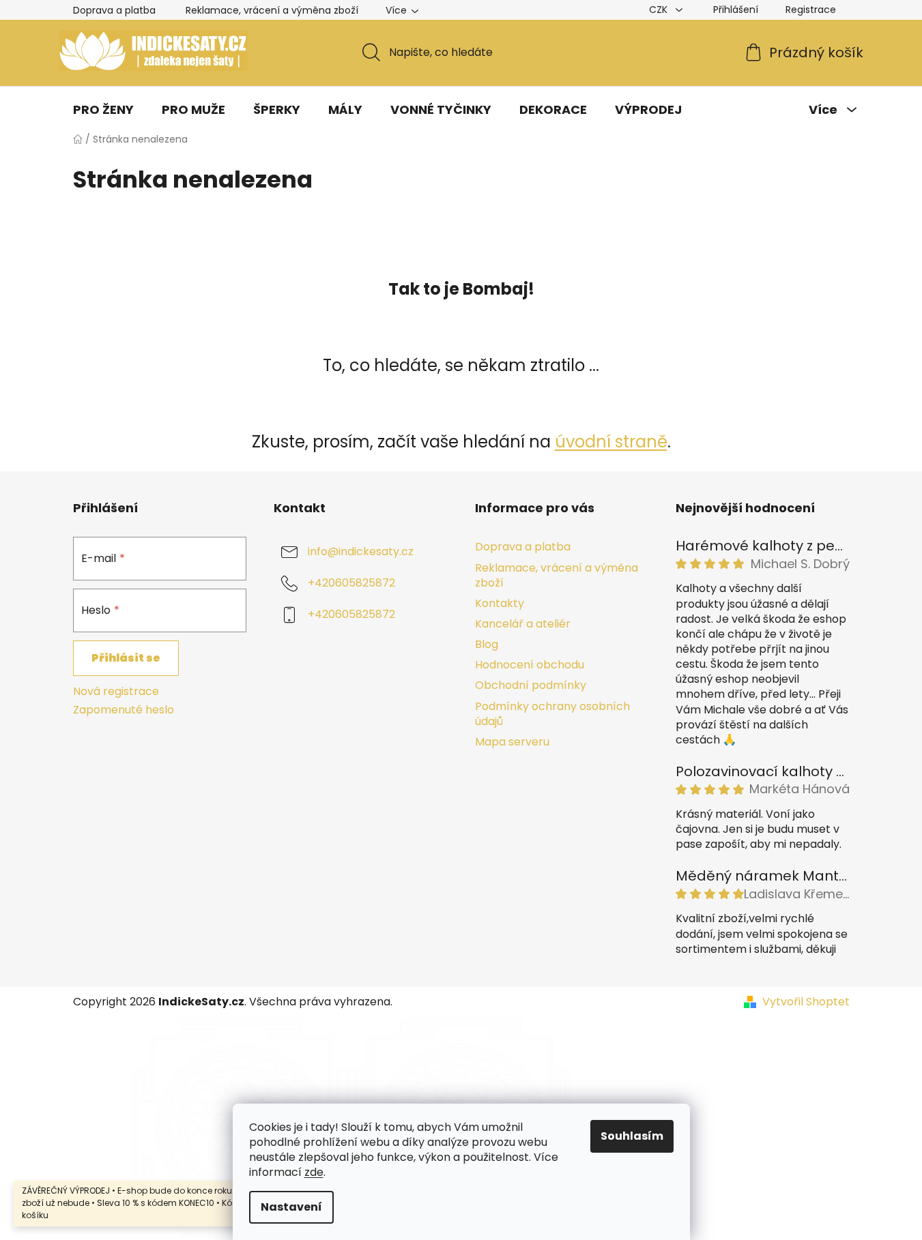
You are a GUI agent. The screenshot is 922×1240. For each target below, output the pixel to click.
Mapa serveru (512, 742)
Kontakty (499, 603)
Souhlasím (632, 1136)
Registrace (811, 9)
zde (313, 1172)
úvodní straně (611, 441)
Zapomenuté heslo (123, 710)
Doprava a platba (114, 10)
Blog (486, 644)
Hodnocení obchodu (529, 665)
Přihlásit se (125, 658)
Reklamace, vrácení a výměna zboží (272, 10)
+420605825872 (351, 583)
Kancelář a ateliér (523, 624)
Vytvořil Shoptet (806, 1001)
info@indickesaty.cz (361, 552)
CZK (659, 9)
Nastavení (291, 1207)
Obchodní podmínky (530, 685)
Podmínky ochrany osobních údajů (552, 713)
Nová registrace (116, 691)
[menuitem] (103, 110)
